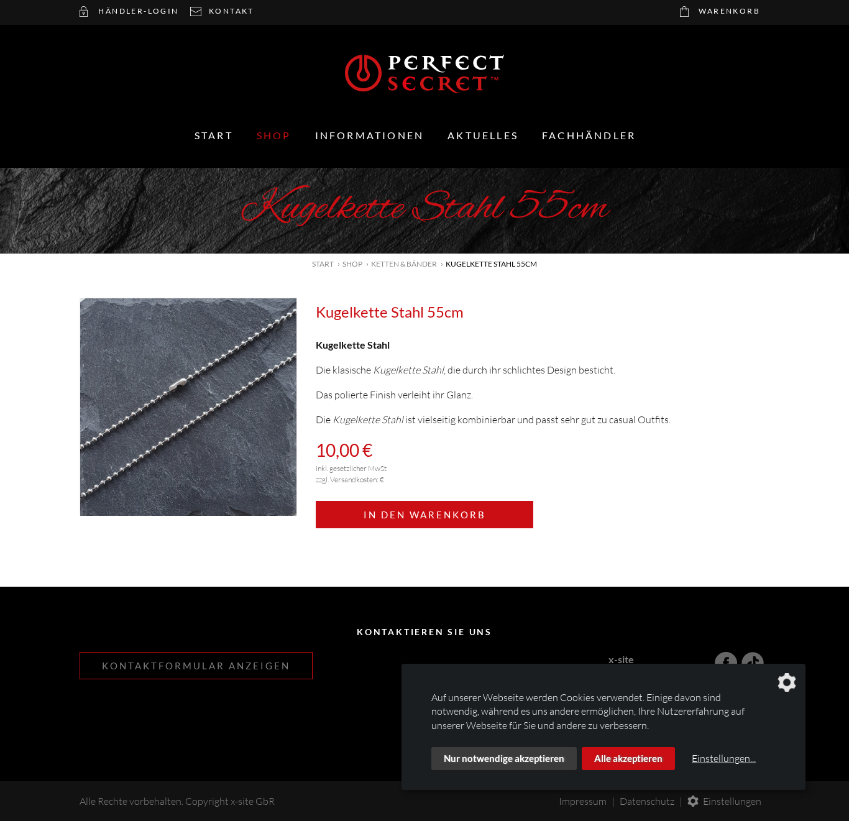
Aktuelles (482, 135)
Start (214, 135)
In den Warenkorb (425, 514)
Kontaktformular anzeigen (196, 665)
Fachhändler (589, 135)
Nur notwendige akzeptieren (504, 758)
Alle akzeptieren (628, 758)
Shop (274, 135)
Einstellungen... (724, 758)
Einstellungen (732, 801)
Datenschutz (647, 801)
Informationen (369, 135)
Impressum (583, 801)
